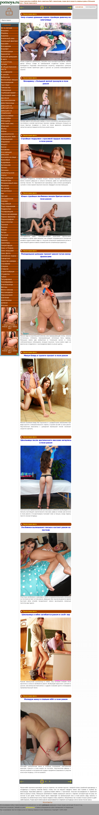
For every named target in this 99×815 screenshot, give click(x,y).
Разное (4, 227)
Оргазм (4, 196)
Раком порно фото (30, 14)
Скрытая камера (8, 261)
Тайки (3, 277)
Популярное (79, 7)
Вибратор (5, 77)
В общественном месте (8, 68)
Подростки (6, 209)
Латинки (4, 170)
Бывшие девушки (9, 57)
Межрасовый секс (9, 183)
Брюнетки (5, 54)
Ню (2, 193)
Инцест (4, 144)
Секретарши (6, 245)
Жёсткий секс (7, 123)
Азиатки (4, 36)
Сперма (4, 266)
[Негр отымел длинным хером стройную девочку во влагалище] (45, 42)
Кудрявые (5, 162)
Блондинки (6, 46)
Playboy (4, 33)
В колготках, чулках (6, 63)
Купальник (6, 165)
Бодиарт (5, 49)
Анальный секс (8, 38)
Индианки (5, 142)
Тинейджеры (7, 282)
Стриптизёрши (7, 271)
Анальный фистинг (9, 41)
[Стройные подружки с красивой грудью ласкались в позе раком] (45, 161)
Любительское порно (7, 174)
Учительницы (7, 284)
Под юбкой (6, 204)
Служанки (5, 264)
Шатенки (5, 297)
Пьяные (4, 224)
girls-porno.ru (30, 807)
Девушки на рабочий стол (7, 107)
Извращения (6, 139)
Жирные (5, 126)
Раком (4, 230)
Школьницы (6, 300)
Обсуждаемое (90, 7)
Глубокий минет (8, 93)
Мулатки (5, 186)
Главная (6, 25)
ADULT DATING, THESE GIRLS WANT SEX (9, 326)
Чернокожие (7, 295)
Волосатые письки (9, 80)
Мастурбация (7, 178)
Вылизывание (7, 82)
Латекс (4, 167)
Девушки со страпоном (6, 112)
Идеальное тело (8, 136)
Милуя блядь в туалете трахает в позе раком (46, 355)
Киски (3, 147)
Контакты (47, 802)
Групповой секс (8, 95)
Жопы (4, 129)
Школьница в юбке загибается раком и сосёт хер (46, 615)
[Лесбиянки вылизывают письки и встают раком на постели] (45, 564)
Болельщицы (7, 51)
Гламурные (6, 90)
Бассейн (4, 44)
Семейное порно (8, 256)
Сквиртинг (5, 258)
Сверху (4, 240)
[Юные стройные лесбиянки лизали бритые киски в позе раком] (45, 218)
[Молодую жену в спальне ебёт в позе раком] (45, 733)
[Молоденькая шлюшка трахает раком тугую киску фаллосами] (45, 297)
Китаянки (5, 149)
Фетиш (4, 287)
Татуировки (6, 279)
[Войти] (9, 11)
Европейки (6, 118)
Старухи (4, 269)
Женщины (5, 121)
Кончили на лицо (8, 157)
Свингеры (5, 243)
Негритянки (6, 191)
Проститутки (7, 222)
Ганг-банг (5, 85)
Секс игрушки (7, 251)
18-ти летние (6, 28)
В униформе (6, 72)
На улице (5, 188)
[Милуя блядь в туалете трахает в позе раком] (45, 390)
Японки (4, 305)
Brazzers (5, 30)
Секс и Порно (7, 248)
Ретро (3, 232)
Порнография (7, 219)
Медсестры (6, 180)
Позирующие (7, 211)
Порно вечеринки (9, 214)
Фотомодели (7, 292)
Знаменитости (7, 134)
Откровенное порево (7, 200)
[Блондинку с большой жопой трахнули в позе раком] (45, 103)
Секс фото (6, 253)
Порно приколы (8, 217)
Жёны (3, 131)
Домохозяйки (7, 116)
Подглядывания (8, 206)
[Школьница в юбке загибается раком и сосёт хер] (45, 649)
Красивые (5, 160)
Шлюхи (4, 303)
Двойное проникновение (8, 99)
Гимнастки (5, 87)
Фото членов (7, 290)
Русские (4, 235)
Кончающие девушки (6, 153)
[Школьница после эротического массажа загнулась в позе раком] (45, 477)
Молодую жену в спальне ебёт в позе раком (45, 699)
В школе (5, 74)
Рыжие (4, 237)
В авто (4, 59)
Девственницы (7, 103)
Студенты (5, 274)
